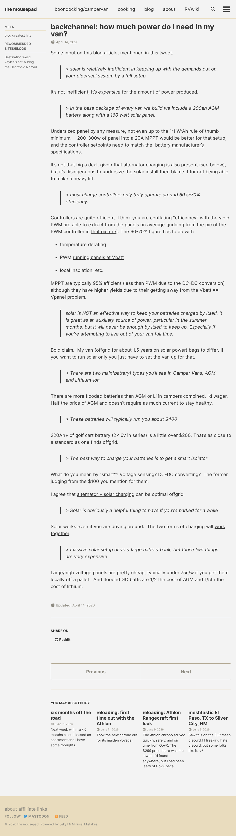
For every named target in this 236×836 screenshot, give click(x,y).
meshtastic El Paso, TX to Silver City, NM (208, 718)
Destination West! (18, 57)
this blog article (101, 53)
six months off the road (71, 715)
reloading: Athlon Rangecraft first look (162, 718)
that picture (103, 231)
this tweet (161, 53)
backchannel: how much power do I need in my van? (132, 30)
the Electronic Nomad (21, 67)
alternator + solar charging (105, 494)
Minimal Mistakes (84, 824)
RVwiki (192, 9)
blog (149, 9)
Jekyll (64, 824)
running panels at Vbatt (98, 257)
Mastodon (38, 816)
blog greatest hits (18, 35)
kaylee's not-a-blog (19, 62)
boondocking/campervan (82, 9)
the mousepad (21, 9)
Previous (96, 671)
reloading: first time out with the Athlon (115, 718)
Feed (63, 816)
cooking (126, 9)
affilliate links (32, 809)
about (169, 9)
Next (186, 671)
